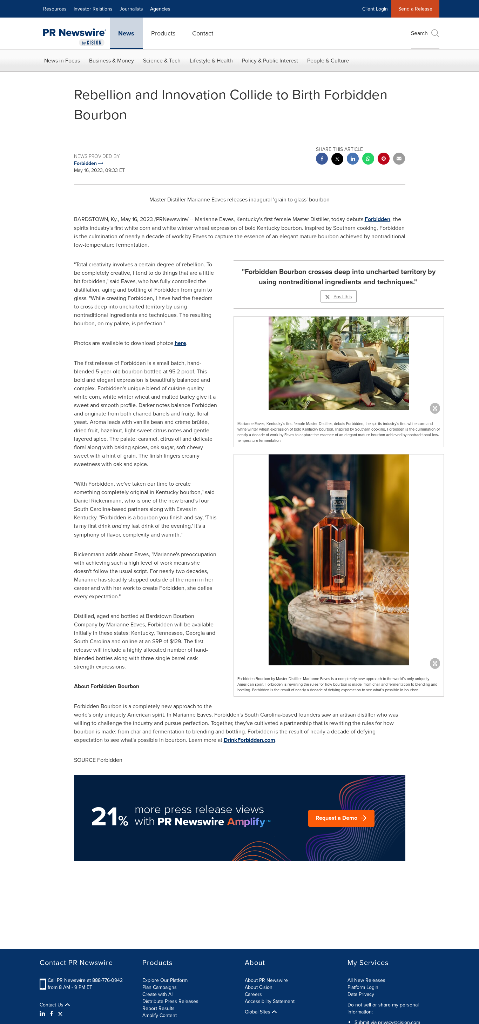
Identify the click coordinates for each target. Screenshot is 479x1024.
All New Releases (366, 980)
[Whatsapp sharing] (368, 159)
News (126, 33)
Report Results (158, 1008)
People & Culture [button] (328, 60)
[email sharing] (399, 159)
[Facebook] (51, 1013)
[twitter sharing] (337, 160)
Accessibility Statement (270, 1001)
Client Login (375, 8)
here (180, 343)
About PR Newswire (266, 980)
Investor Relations (93, 8)
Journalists (131, 8)
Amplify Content (159, 1015)
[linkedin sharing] (353, 159)
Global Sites (258, 1011)
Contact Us (52, 1004)
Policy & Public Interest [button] (270, 60)
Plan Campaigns (159, 987)
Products (163, 33)
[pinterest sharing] (384, 159)
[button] (339, 363)
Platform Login (363, 987)
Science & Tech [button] (162, 60)
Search (419, 33)
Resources (55, 8)
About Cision (258, 987)
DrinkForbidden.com (249, 740)
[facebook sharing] (322, 159)
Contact (202, 33)
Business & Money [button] (111, 60)
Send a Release (415, 8)
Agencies (160, 8)
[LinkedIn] (43, 1013)
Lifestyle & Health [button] (211, 60)
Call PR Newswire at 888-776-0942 (85, 980)
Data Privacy (361, 994)
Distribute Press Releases (170, 1001)
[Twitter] (60, 1013)
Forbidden (377, 219)
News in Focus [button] (62, 60)
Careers (253, 994)
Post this (342, 296)
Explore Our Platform (165, 980)
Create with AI (157, 994)
